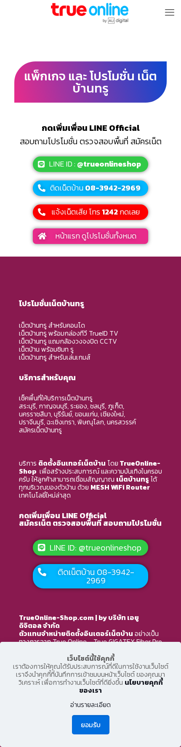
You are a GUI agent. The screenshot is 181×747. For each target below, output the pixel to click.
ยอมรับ (91, 725)
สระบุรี (27, 406)
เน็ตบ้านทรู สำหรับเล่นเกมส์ (54, 357)
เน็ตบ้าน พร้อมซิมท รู (46, 349)
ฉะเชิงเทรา (61, 422)
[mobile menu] (169, 12)
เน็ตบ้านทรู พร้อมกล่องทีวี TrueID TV (68, 333)
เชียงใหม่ (112, 414)
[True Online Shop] (90, 12)
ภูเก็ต (115, 406)
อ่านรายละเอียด (90, 705)
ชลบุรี (97, 406)
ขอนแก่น (86, 414)
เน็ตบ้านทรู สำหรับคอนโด (52, 325)
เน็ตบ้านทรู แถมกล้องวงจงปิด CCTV (68, 341)
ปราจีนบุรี (31, 422)
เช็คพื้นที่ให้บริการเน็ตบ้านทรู (56, 398)
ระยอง (78, 406)
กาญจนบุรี (53, 406)
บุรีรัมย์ (63, 414)
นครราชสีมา (35, 414)
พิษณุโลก (90, 422)
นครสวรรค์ (121, 422)
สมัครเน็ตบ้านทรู (40, 430)
